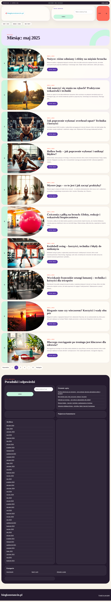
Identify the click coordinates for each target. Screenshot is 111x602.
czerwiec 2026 (11, 432)
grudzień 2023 (10, 504)
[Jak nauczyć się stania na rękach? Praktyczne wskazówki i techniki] (26, 95)
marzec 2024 (10, 494)
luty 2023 (9, 520)
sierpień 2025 (10, 460)
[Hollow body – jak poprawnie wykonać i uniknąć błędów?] (26, 158)
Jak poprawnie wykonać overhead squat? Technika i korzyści (76, 122)
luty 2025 (9, 479)
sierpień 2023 (10, 507)
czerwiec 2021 (11, 554)
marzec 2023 (10, 517)
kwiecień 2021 (11, 561)
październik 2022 (11, 523)
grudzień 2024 (10, 482)
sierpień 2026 (10, 425)
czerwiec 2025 (11, 466)
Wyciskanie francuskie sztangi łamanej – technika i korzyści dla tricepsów (76, 279)
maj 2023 (9, 510)
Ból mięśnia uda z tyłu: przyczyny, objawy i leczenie (72, 397)
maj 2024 (9, 491)
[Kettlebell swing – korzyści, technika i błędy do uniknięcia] (26, 253)
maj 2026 (9, 435)
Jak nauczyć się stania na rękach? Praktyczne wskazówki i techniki (73, 89)
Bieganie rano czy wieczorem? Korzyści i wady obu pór (76, 312)
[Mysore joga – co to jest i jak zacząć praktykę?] (26, 190)
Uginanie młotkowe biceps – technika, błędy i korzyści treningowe (76, 406)
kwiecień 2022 (11, 526)
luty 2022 (9, 532)
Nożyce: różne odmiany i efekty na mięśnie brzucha (77, 58)
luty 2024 (9, 498)
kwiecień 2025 (11, 472)
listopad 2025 (10, 451)
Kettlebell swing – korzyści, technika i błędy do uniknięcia (74, 247)
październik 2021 (11, 545)
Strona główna (104, 2)
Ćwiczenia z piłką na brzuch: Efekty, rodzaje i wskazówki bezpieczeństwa (73, 216)
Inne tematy (27, 23)
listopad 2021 (10, 542)
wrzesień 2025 (11, 457)
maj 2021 (9, 557)
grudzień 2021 (10, 538)
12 (33, 367)
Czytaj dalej (52, 69)
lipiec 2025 (10, 463)
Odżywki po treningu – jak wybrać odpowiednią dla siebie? (74, 400)
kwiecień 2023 (11, 513)
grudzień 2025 (10, 447)
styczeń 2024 (10, 501)
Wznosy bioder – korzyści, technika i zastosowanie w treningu (75, 403)
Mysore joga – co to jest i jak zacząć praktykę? (74, 185)
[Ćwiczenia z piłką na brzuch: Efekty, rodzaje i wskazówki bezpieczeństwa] (26, 221)
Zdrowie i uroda (17, 23)
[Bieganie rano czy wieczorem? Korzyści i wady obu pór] (26, 316)
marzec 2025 (10, 476)
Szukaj (63, 16)
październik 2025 (11, 454)
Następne (39, 367)
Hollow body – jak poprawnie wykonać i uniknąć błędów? (75, 153)
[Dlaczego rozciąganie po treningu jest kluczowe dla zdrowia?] (26, 348)
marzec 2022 (10, 529)
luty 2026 (9, 441)
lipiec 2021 (10, 551)
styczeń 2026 (10, 444)
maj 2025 (9, 469)
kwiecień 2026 (11, 438)
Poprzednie (6, 367)
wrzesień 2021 (11, 548)
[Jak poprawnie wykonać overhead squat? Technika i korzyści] (26, 126)
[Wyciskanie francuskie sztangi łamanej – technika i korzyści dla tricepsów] (26, 285)
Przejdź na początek (104, 595)
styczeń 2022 (10, 535)
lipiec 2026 (10, 428)
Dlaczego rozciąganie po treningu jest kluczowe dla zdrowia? (76, 343)
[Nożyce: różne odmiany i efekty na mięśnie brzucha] (26, 63)
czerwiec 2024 (11, 488)
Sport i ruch (6, 23)
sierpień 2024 (10, 485)
